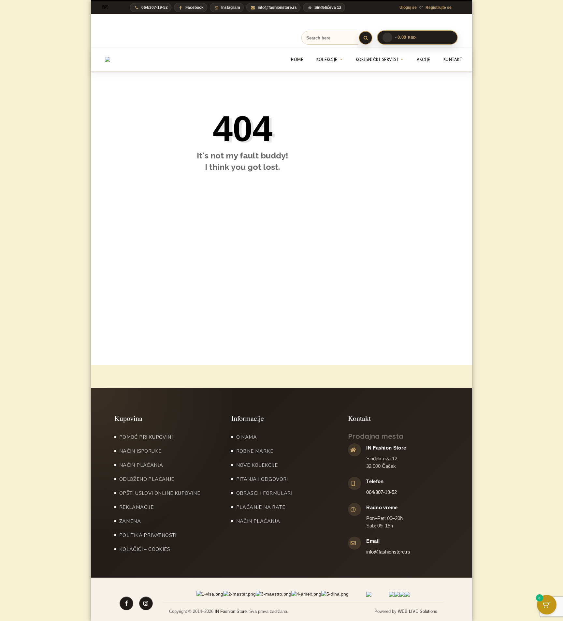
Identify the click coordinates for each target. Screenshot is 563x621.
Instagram (230, 7)
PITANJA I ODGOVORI (262, 479)
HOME (297, 59)
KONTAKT (452, 59)
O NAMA (246, 437)
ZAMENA (130, 521)
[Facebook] (103, 7)
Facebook (194, 7)
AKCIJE (423, 59)
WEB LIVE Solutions (417, 611)
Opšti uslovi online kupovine (159, 493)
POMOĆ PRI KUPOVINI (146, 437)
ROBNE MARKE (254, 451)
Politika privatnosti (148, 535)
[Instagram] (106, 7)
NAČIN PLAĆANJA (141, 465)
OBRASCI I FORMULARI (264, 493)
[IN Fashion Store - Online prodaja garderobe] (136, 59)
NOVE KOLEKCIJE (257, 465)
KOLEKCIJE (327, 59)
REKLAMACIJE (136, 507)
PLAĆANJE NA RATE (260, 507)
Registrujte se (439, 7)
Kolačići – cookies (144, 549)
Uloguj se (408, 7)
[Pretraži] (365, 38)
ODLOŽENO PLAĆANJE (146, 479)
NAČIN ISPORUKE (140, 451)
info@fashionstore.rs (277, 7)
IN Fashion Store (231, 611)
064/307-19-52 (381, 492)
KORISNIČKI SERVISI (377, 59)
